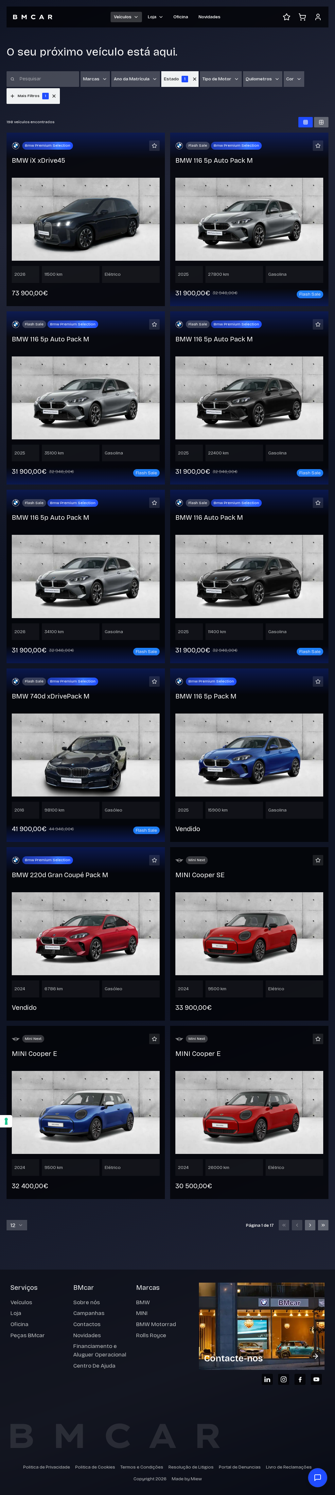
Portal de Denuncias (240, 1467)
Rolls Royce (151, 1335)
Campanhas (88, 1313)
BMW (143, 1302)
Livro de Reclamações (289, 1467)
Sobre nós (86, 1302)
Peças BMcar (27, 1335)
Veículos (21, 1302)
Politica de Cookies (95, 1467)
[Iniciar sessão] (318, 17)
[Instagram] (283, 1379)
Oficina (180, 17)
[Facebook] (300, 1379)
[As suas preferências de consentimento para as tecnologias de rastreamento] (6, 1121)
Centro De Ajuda (94, 1365)
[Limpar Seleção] (195, 79)
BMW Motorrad (156, 1324)
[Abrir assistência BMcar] (317, 1477)
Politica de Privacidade (46, 1467)
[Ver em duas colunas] (321, 122)
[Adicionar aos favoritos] (154, 145)
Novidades (209, 17)
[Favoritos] (287, 17)
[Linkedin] (267, 1379)
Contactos (86, 1324)
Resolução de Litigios (191, 1467)
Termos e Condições (141, 1467)
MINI (142, 1313)
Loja (15, 1313)
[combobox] (17, 1225)
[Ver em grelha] (305, 122)
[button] (54, 96)
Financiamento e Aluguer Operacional (99, 1350)
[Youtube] (316, 1379)
